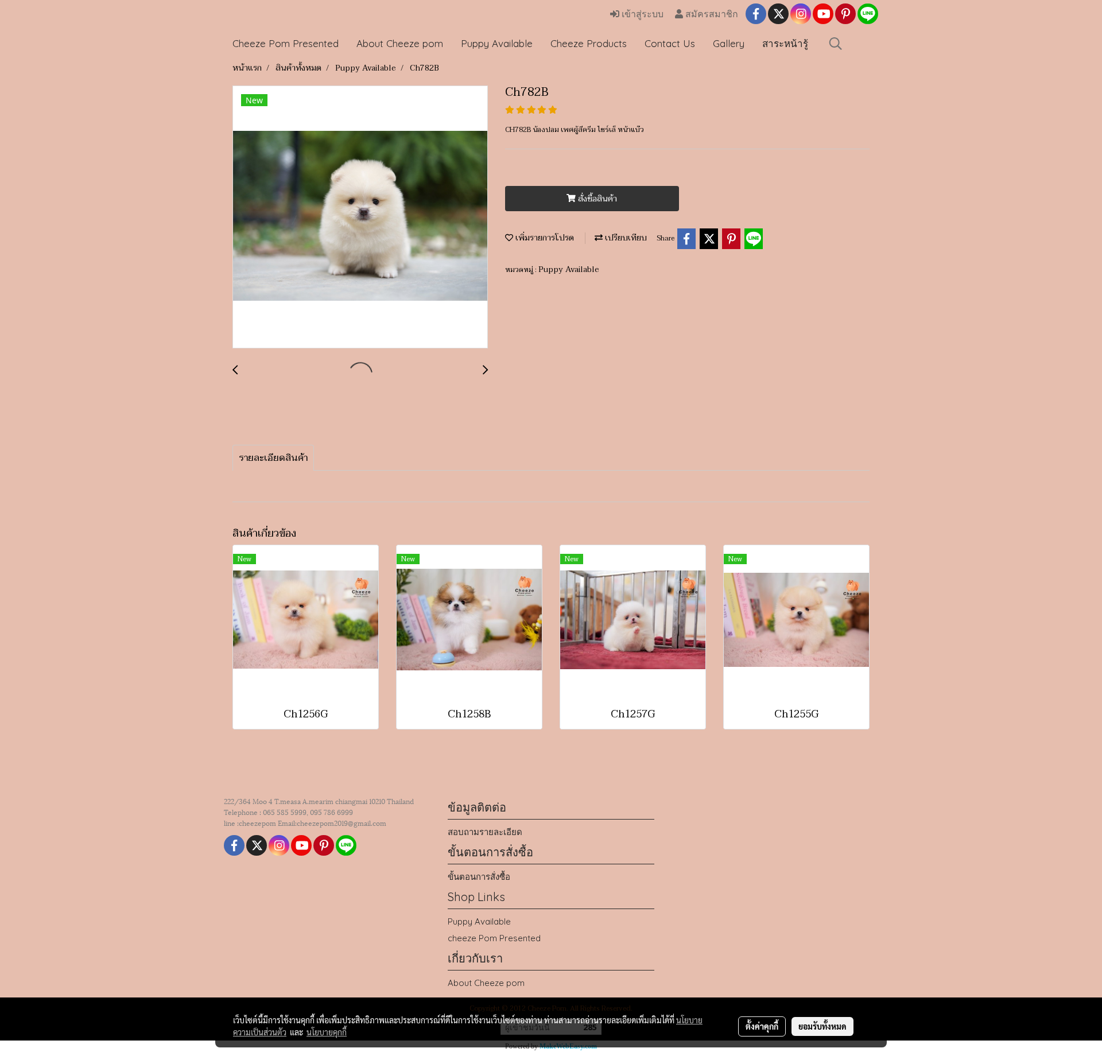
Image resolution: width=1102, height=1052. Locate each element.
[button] (835, 44)
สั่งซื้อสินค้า (596, 198)
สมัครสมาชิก (710, 14)
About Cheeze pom (399, 43)
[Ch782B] (360, 217)
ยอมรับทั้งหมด (822, 1026)
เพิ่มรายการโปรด (543, 237)
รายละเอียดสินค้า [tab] (273, 458)
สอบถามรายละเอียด (485, 831)
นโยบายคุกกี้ (326, 1032)
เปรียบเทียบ (625, 237)
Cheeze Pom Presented (285, 43)
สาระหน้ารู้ (785, 43)
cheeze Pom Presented (494, 938)
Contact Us (670, 43)
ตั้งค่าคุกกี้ (762, 1026)
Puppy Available (497, 43)
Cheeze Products (588, 43)
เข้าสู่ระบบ (641, 14)
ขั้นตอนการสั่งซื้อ (479, 876)
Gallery (728, 43)
